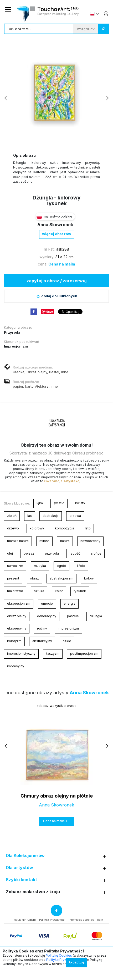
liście (81, 566)
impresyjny (15, 666)
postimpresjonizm (84, 653)
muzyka (40, 566)
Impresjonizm (16, 346)
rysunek (80, 591)
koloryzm (14, 641)
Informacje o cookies (81, 919)
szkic (67, 641)
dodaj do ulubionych (59, 296)
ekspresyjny (16, 628)
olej (10, 553)
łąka (40, 503)
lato (88, 528)
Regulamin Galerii (24, 919)
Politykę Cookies (59, 955)
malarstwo (15, 591)
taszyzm (52, 653)
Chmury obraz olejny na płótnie (56, 796)
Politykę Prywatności (62, 960)
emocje (47, 603)
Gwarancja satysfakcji (62, 481)
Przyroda (12, 332)
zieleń (12, 516)
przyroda (52, 553)
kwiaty (80, 503)
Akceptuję (76, 962)
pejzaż (29, 553)
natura (65, 541)
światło (59, 503)
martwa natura (18, 541)
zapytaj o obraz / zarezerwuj (56, 280)
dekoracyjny (46, 616)
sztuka (39, 591)
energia (69, 603)
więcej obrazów (56, 234)
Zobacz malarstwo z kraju (33, 891)
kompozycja (64, 528)
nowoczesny (90, 541)
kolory (89, 578)
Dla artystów (19, 867)
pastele (73, 616)
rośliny (42, 628)
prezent (13, 578)
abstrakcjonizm (61, 578)
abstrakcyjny (42, 641)
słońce (96, 553)
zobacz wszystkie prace (56, 705)
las (29, 516)
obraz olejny (16, 616)
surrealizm (15, 566)
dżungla (96, 616)
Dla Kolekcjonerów (25, 855)
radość (75, 553)
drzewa (75, 516)
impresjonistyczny (21, 653)
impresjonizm (68, 628)
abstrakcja (51, 516)
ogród (61, 566)
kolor (59, 591)
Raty (100, 919)
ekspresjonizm (18, 603)
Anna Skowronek (55, 224)
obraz (34, 578)
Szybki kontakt (21, 879)
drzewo (13, 528)
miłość (44, 541)
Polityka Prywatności (52, 919)
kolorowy (37, 528)
